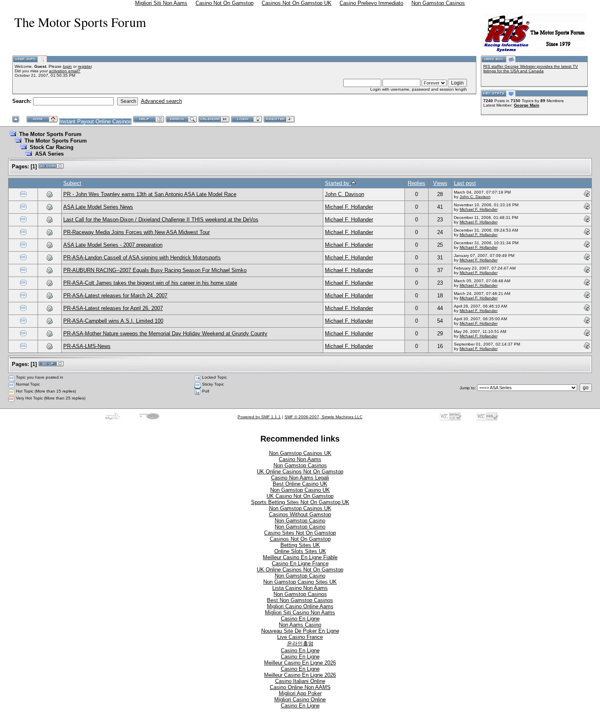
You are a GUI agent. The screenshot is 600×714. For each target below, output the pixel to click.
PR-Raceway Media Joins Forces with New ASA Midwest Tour (136, 232)
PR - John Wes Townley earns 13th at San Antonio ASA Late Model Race (149, 194)
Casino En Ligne (300, 619)
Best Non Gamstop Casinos (300, 600)
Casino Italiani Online (300, 681)
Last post (465, 183)
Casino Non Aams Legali (300, 478)
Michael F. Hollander (349, 207)
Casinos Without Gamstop (300, 514)
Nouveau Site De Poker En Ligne (300, 631)
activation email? (64, 71)
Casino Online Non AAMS (300, 687)
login (67, 66)
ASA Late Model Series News (98, 207)
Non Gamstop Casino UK (300, 490)
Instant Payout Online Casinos (95, 121)
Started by (338, 183)
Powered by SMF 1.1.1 (259, 417)
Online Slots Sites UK (300, 551)
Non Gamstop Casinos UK (300, 453)
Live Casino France (300, 637)
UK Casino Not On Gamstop (300, 496)
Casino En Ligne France (300, 563)
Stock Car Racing (51, 147)
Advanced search (161, 101)
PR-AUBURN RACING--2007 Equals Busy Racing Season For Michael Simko (155, 270)
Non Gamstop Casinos (300, 465)
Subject (72, 183)
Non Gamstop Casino (300, 521)
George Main (526, 105)
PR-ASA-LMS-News (87, 346)
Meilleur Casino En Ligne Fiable (300, 557)
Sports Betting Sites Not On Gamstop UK (300, 502)
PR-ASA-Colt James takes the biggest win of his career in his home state (150, 283)
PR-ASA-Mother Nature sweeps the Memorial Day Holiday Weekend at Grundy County (165, 333)
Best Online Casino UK (300, 484)
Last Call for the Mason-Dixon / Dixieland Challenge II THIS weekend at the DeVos (160, 219)
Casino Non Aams (300, 459)
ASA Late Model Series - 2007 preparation (112, 245)
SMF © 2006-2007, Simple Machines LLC (323, 417)
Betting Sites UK (300, 545)
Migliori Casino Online (300, 699)
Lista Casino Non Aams (300, 588)
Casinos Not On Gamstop (300, 539)
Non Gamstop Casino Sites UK (300, 582)
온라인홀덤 (300, 643)
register (84, 66)
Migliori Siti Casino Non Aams (300, 612)
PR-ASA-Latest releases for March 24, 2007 (115, 295)
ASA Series (49, 154)
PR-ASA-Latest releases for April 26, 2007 (113, 308)
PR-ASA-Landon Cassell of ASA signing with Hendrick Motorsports (142, 257)
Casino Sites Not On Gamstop (300, 533)
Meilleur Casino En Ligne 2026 (300, 663)
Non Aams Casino (300, 625)
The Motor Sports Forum (50, 134)
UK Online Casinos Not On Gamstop (300, 472)
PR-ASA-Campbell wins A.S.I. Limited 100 (113, 321)
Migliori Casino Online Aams (300, 606)
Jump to (467, 388)
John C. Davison (344, 194)
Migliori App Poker (300, 693)
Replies (416, 183)
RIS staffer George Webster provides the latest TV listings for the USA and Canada (530, 68)
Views (440, 183)
